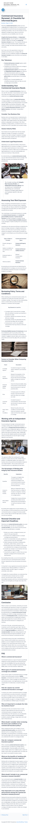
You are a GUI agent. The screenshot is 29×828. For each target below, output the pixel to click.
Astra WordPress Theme (22, 822)
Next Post (25, 814)
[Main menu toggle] (26, 4)
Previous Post (4, 814)
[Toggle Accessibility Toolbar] (3, 10)
